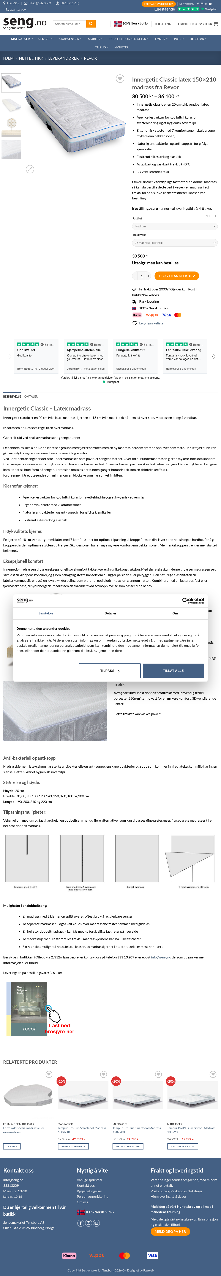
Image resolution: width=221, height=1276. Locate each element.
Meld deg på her (170, 1231)
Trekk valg (139, 234)
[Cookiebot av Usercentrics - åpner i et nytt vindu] (185, 600)
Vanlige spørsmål (89, 1180)
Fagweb (148, 1270)
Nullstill (212, 215)
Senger (44, 39)
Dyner (160, 39)
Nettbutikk (31, 58)
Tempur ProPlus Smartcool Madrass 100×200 (191, 1130)
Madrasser (20, 39)
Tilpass (107, 671)
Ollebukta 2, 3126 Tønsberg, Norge (29, 1228)
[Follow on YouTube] (210, 4)
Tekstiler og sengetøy (128, 39)
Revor (90, 58)
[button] (163, 24)
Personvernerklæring (92, 1196)
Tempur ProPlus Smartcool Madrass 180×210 (82, 1130)
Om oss (82, 1202)
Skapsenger (69, 39)
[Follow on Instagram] (202, 4)
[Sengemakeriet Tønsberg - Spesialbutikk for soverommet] (24, 24)
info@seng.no (161, 957)
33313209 (11, 1185)
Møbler (94, 39)
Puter (179, 39)
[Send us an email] (206, 4)
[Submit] (90, 24)
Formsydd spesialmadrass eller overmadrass (23, 1130)
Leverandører (63, 58)
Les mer (12, 1146)
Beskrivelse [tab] (12, 396)
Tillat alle (173, 671)
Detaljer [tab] (111, 613)
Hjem (8, 58)
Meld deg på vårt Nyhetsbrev (173, 1206)
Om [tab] (175, 613)
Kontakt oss (86, 1185)
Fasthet (137, 218)
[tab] (31, 396)
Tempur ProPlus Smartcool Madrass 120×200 (137, 1130)
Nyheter (121, 47)
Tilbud (100, 47)
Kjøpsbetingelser (89, 1191)
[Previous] (32, 124)
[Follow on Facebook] (198, 4)
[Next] (118, 124)
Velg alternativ (73, 1146)
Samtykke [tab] (45, 613)
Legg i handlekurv (177, 276)
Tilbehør (196, 39)
